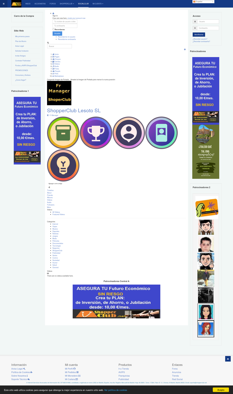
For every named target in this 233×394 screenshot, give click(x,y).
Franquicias (124, 375)
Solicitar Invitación (22, 51)
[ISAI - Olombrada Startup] (205, 91)
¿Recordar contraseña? (201, 41)
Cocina (55, 258)
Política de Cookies (20, 372)
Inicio (27, 3)
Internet (55, 224)
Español (198, 2)
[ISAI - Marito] (205, 295)
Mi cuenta (97, 3)
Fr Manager (53, 115)
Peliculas (55, 241)
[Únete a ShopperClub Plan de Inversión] (116, 301)
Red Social (177, 379)
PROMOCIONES (21, 70)
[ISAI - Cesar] (205, 227)
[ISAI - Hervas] (205, 261)
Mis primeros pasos (22, 36)
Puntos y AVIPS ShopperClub (26, 65)
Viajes (54, 226)
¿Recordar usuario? (200, 39)
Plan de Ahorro (20, 41)
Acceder (57, 33)
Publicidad (56, 253)
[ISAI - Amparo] (205, 312)
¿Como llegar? (20, 80)
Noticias (55, 233)
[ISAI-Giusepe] (205, 278)
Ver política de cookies (115, 390)
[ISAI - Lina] (205, 328)
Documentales (57, 243)
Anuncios (176, 372)
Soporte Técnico (19, 379)
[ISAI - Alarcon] (205, 244)
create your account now (76, 18)
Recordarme (60, 29)
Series (54, 255)
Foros (53, 3)
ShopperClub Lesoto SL (74, 110)
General (55, 267)
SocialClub (83, 3)
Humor (54, 262)
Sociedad (55, 260)
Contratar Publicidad (22, 60)
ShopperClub (66, 3)
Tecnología (56, 246)
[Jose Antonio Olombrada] (27, 130)
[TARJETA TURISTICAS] (206, 207)
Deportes (55, 231)
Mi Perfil (69, 368)
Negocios (55, 248)
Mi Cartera (70, 379)
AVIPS (122, 372)
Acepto (220, 389)
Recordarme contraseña (67, 39)
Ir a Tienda (124, 368)
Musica (55, 229)
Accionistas (40, 3)
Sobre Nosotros (19, 375)
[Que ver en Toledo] (205, 151)
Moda (54, 238)
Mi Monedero (71, 375)
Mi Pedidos (70, 372)
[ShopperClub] (16, 3)
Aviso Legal (19, 46)
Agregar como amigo (55, 183)
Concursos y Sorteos (22, 75)
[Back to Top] (228, 359)
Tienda (175, 375)
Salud (54, 265)
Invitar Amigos (20, 56)
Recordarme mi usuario (66, 37)
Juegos (55, 236)
